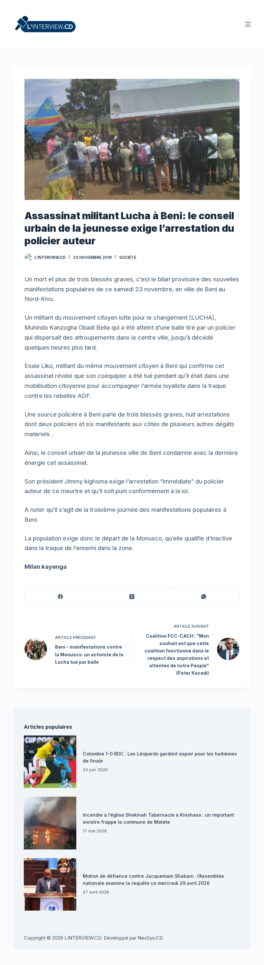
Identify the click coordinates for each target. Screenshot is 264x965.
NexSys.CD (150, 938)
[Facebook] (60, 596)
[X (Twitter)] (132, 596)
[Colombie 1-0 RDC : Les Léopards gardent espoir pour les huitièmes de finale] (50, 761)
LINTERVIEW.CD (82, 938)
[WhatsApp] (204, 596)
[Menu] (248, 24)
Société (127, 257)
